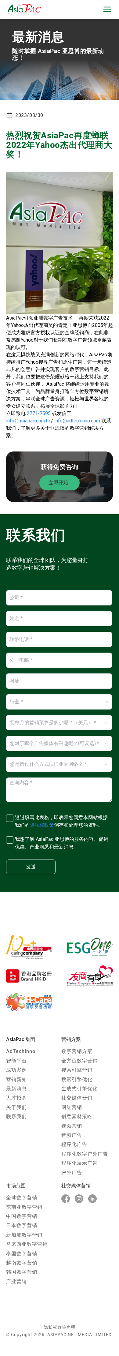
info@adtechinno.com (77, 421)
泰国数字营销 (21, 1254)
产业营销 (16, 1281)
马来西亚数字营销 (27, 1244)
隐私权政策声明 (60, 1327)
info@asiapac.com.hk (28, 421)
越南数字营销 (21, 1263)
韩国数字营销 (21, 1272)
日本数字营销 (21, 1225)
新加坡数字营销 (24, 1235)
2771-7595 (39, 413)
